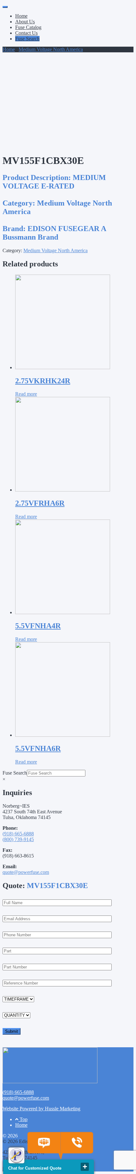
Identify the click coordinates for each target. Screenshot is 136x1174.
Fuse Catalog (28, 27)
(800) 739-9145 (18, 839)
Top (23, 1119)
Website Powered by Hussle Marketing (41, 1108)
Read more (26, 394)
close (85, 1167)
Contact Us (26, 33)
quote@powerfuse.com (26, 872)
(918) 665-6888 (18, 833)
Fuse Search (27, 38)
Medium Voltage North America (51, 49)
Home (21, 16)
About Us (25, 21)
